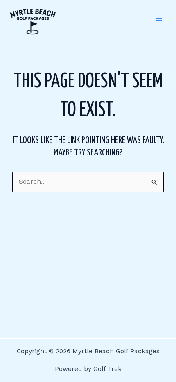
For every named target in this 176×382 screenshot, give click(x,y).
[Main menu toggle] (159, 21)
